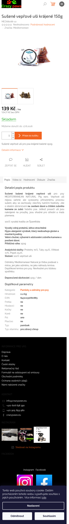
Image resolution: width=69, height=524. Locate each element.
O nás (5, 356)
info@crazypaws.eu (16, 401)
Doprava (6, 352)
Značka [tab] (51, 180)
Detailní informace (11, 150)
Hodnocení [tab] (29, 180)
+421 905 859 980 (15, 410)
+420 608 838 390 (15, 405)
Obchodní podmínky (12, 376)
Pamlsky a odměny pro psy (34, 290)
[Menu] (62, 4)
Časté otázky (8, 364)
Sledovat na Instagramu (28, 447)
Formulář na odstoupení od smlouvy (20, 372)
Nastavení (33, 505)
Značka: (16, 28)
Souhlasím (49, 516)
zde (44, 497)
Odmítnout (17, 516)
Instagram (28, 470)
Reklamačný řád (10, 368)
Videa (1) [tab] (16, 180)
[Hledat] (45, 4)
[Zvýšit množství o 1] (13, 134)
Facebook (41, 470)
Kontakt (6, 360)
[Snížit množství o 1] (13, 137)
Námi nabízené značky (13, 384)
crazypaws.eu (13, 415)
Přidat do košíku (30, 135)
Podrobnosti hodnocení (42, 24)
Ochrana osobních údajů (14, 380)
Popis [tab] (7, 180)
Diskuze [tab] (41, 180)
